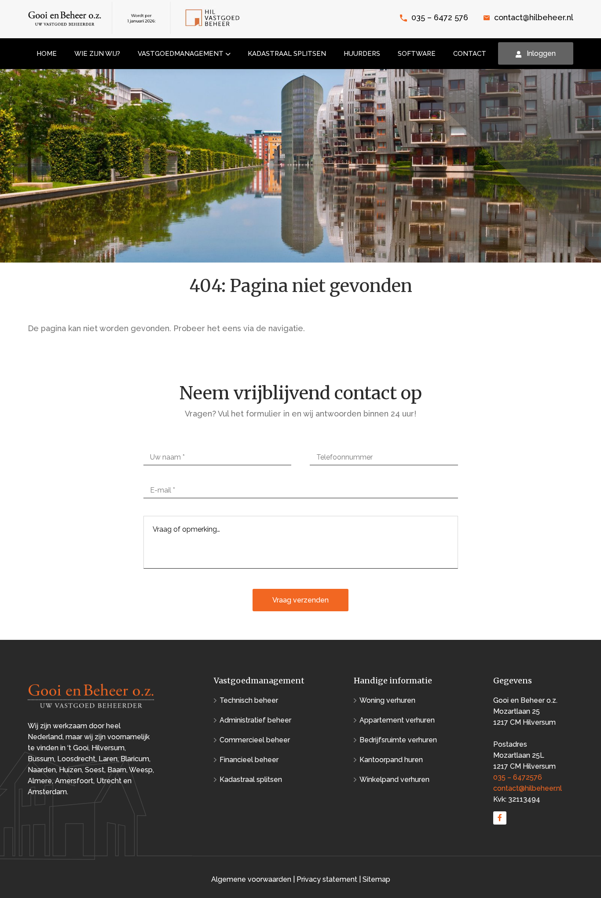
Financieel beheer (249, 760)
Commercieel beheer (255, 740)
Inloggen (541, 53)
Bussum (41, 759)
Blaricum (135, 759)
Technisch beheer (249, 700)
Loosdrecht (76, 759)
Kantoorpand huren (391, 760)
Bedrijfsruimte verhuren (398, 740)
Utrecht (108, 781)
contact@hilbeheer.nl (533, 17)
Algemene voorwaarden (252, 879)
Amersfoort (74, 781)
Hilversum (108, 748)
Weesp (141, 770)
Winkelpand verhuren (394, 779)
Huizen (70, 770)
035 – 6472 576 (439, 17)
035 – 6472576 (517, 777)
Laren (108, 759)
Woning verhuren (387, 700)
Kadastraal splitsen (251, 779)
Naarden (42, 770)
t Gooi (78, 748)
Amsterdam (47, 792)
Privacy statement (327, 879)
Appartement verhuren (397, 720)
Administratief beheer (255, 720)
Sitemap (376, 879)
